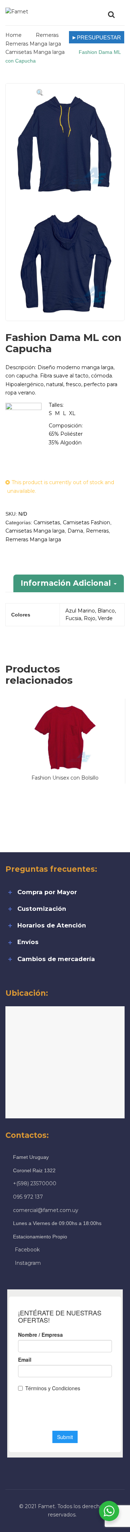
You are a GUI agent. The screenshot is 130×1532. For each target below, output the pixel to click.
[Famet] (16, 11)
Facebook (27, 1249)
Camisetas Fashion (86, 522)
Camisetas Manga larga (35, 52)
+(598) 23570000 (34, 1183)
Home (13, 35)
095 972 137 (28, 1197)
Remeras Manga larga (33, 43)
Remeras (47, 35)
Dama (75, 531)
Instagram (28, 1263)
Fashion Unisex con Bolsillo (65, 777)
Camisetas (47, 522)
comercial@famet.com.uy (45, 1210)
